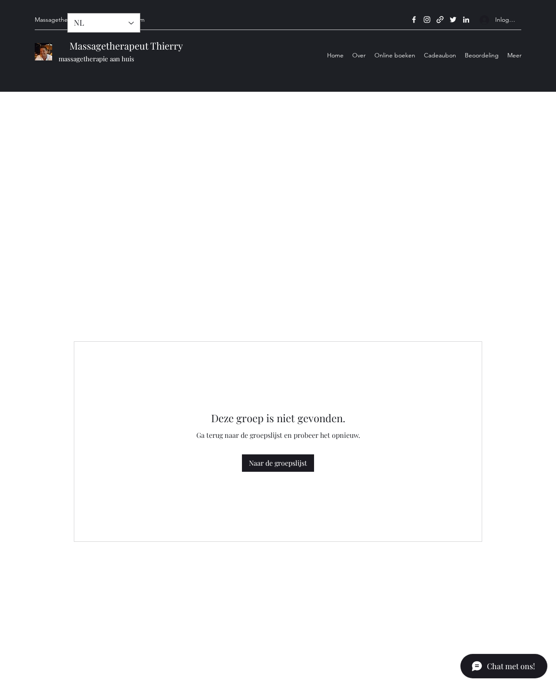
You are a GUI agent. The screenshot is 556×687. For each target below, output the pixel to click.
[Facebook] (414, 19)
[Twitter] (453, 19)
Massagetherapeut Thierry (121, 45)
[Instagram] (427, 19)
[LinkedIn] (466, 19)
